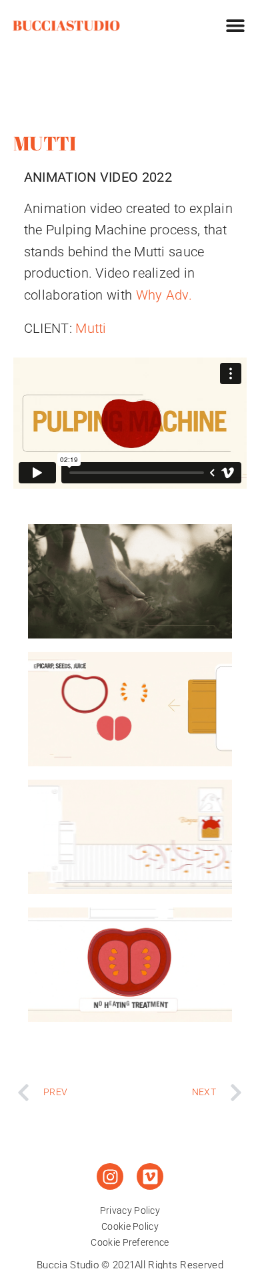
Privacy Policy (130, 1210)
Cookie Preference (130, 1242)
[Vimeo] (150, 1176)
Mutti (91, 328)
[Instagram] (110, 1176)
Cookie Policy (130, 1226)
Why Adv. (164, 295)
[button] (235, 25)
